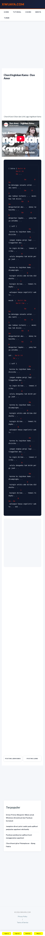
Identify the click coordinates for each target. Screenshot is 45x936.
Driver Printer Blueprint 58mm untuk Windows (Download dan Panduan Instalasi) (20, 818)
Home (6, 12)
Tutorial (17, 12)
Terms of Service (22, 922)
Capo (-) (6, 933)
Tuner (6, 18)
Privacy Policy (22, 916)
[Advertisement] (22, 44)
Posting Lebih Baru (13, 758)
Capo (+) (17, 933)
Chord (28, 12)
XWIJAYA (13, 4)
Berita (38, 12)
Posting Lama (32, 758)
